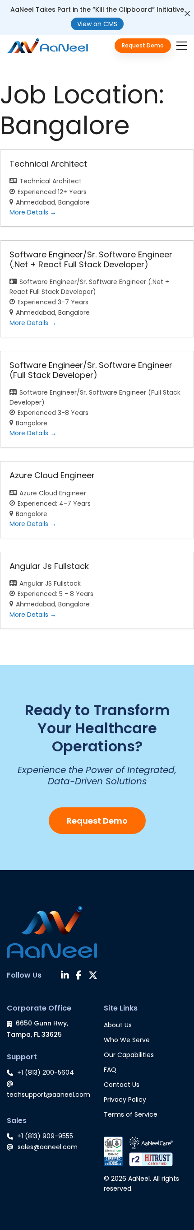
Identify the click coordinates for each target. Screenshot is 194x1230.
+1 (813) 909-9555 (45, 1136)
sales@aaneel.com (48, 1146)
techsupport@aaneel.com (48, 1094)
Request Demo (97, 820)
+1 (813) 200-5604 (45, 1072)
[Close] (187, 13)
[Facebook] (79, 976)
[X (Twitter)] (92, 976)
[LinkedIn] (65, 976)
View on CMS (97, 23)
